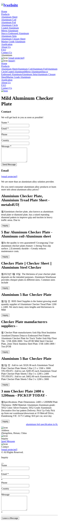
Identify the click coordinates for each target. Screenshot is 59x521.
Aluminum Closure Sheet (13, 39)
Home (4, 11)
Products (5, 14)
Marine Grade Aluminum (13, 41)
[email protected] (9, 449)
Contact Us (6, 52)
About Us (6, 47)
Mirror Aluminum (9, 30)
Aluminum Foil (8, 22)
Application (6, 44)
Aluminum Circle (9, 25)
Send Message (9, 164)
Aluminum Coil (8, 19)
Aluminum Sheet (9, 17)
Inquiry (11, 60)
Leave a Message (10, 518)
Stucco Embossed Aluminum (15, 33)
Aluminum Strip (9, 36)
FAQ (3, 49)
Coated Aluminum (10, 28)
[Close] (2, 463)
